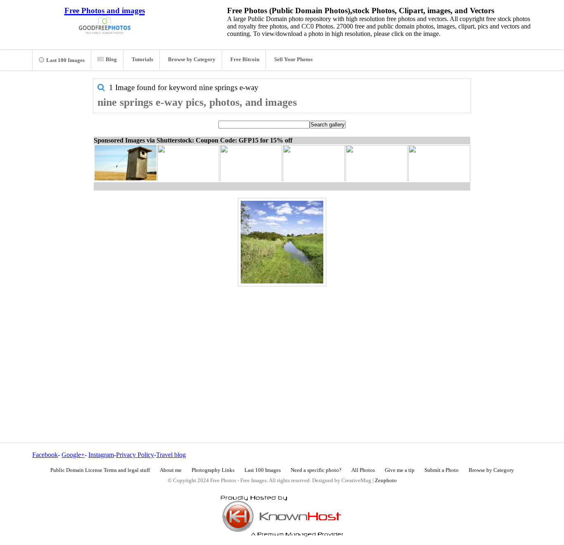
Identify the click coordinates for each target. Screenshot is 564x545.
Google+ (73, 454)
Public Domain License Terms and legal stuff (100, 470)
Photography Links (213, 470)
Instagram (101, 454)
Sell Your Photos (293, 59)
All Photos (363, 470)
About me (171, 470)
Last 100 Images (65, 60)
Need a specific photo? (316, 470)
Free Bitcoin (244, 59)
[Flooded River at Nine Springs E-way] (282, 242)
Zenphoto (386, 480)
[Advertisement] (282, 347)
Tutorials (142, 59)
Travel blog (171, 454)
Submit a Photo (441, 470)
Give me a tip (400, 470)
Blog (111, 59)
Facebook (45, 454)
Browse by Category (192, 59)
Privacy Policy (135, 454)
